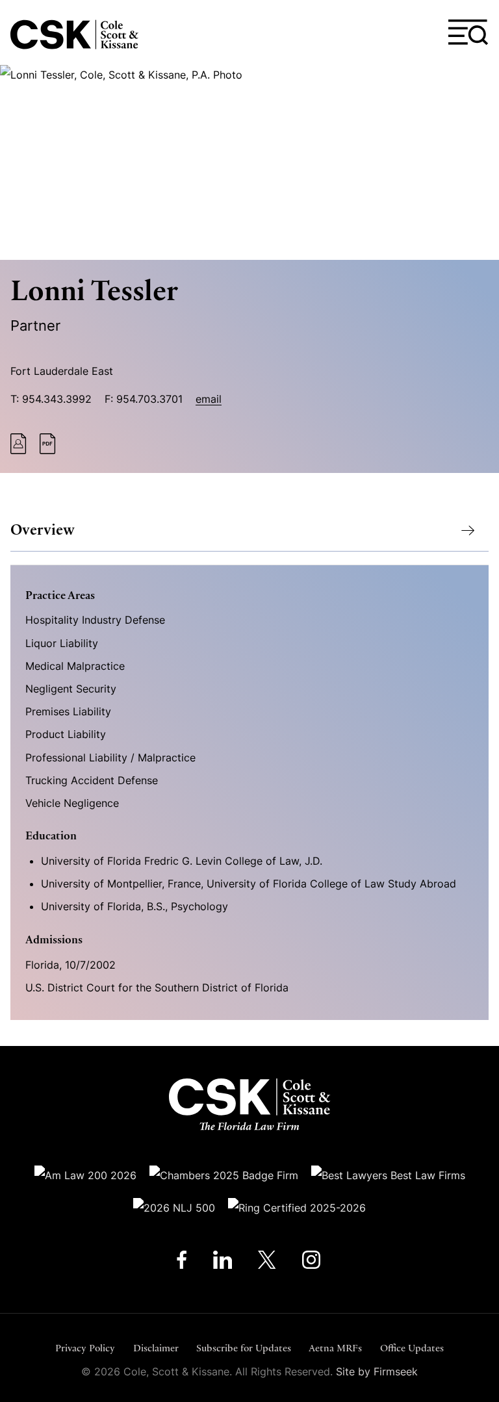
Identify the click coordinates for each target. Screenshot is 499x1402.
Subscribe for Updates (243, 1348)
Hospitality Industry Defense (95, 619)
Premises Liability (68, 711)
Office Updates (412, 1348)
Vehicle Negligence (72, 803)
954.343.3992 (57, 398)
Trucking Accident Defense (91, 780)
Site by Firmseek (377, 1371)
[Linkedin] (223, 1262)
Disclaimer (156, 1348)
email (209, 398)
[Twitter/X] (267, 1262)
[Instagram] (312, 1262)
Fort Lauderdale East (61, 370)
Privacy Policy (85, 1348)
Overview (42, 529)
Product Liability (65, 734)
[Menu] (468, 32)
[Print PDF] (48, 450)
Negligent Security (70, 688)
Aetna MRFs (335, 1348)
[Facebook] (181, 1262)
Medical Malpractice (75, 665)
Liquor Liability (61, 643)
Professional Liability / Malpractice (110, 757)
